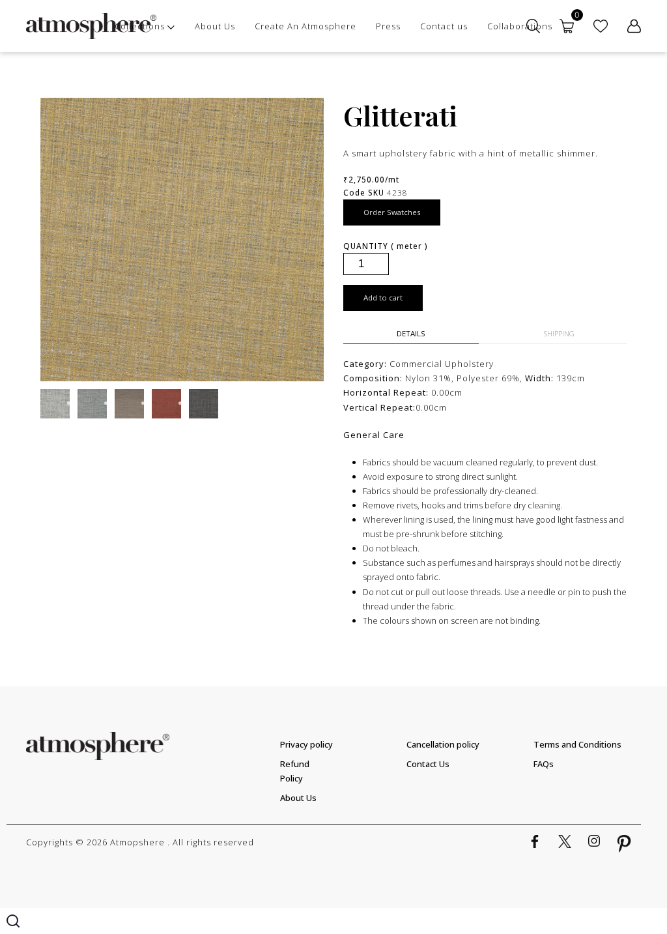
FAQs (543, 764)
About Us (215, 26)
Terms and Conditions (577, 744)
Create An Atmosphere (305, 26)
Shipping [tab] (559, 333)
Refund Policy (294, 771)
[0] (567, 26)
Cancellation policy (442, 744)
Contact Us (427, 764)
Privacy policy (306, 744)
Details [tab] (411, 333)
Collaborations (519, 26)
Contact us (444, 26)
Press (388, 26)
